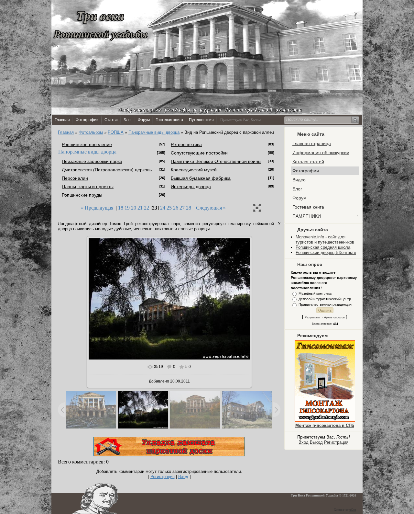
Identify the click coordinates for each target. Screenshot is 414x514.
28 (188, 208)
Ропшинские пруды (82, 195)
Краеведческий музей (194, 169)
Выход (316, 442)
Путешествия (201, 120)
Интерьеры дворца (191, 186)
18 (120, 208)
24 (162, 208)
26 (175, 208)
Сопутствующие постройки (199, 152)
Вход (304, 442)
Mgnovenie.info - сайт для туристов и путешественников (325, 239)
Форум (144, 120)
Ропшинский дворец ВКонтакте (326, 252)
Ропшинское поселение (87, 144)
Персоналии (75, 178)
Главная (62, 120)
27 (182, 208)
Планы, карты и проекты (88, 186)
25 (169, 208)
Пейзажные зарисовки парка (92, 161)
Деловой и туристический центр (325, 299)
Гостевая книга (169, 120)
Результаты (312, 317)
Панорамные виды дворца (154, 132)
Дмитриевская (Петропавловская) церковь (107, 169)
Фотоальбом (91, 132)
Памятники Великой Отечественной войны (216, 161)
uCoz (352, 509)
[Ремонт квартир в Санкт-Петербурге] (169, 454)
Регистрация (336, 442)
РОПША (116, 132)
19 (127, 208)
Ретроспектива (186, 144)
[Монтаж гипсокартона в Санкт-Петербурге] (325, 420)
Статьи (111, 120)
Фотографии (87, 120)
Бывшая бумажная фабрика (201, 178)
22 (146, 208)
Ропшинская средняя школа (323, 247)
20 (133, 208)
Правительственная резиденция (325, 305)
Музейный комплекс (315, 293)
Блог (128, 120)
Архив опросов (334, 317)
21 (140, 208)
